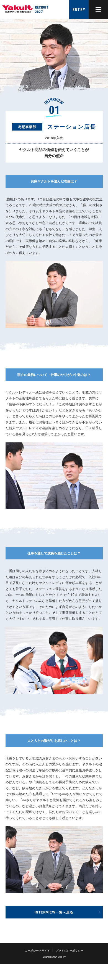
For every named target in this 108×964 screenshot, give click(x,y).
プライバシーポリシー (69, 950)
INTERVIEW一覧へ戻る (54, 912)
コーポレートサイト (37, 950)
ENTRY (79, 9)
